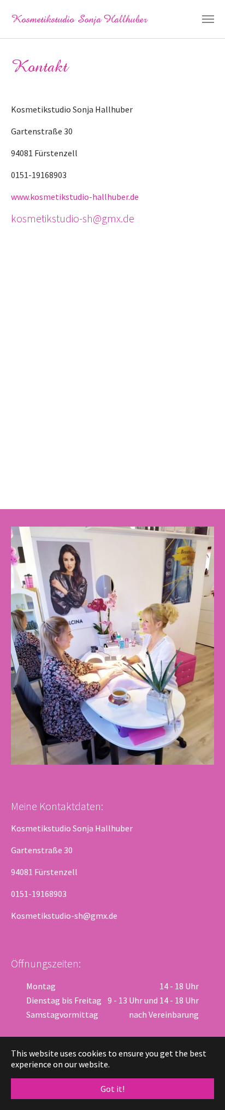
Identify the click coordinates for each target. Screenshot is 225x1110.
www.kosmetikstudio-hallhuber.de (75, 196)
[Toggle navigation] (208, 19)
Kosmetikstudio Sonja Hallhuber (79, 19)
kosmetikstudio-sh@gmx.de (72, 218)
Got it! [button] (112, 1088)
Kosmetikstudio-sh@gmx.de (64, 915)
